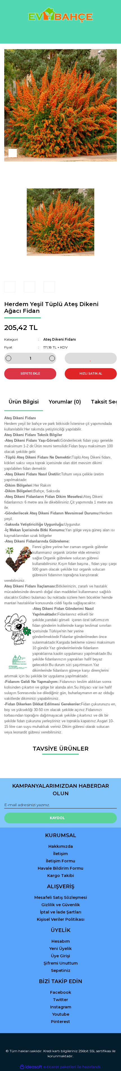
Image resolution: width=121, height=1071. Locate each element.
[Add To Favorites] (91, 358)
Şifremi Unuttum (61, 963)
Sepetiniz (60, 970)
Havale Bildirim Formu (60, 868)
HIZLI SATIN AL (91, 373)
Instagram (60, 1007)
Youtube (60, 1014)
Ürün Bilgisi (23, 402)
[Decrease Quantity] (8, 358)
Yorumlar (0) (65, 402)
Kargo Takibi (60, 875)
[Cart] (110, 34)
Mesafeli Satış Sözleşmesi (60, 897)
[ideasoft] (31, 1067)
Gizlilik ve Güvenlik (60, 904)
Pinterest (60, 1021)
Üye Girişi (60, 955)
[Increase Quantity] (52, 358)
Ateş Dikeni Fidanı (59, 339)
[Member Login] (60, 34)
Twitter (60, 999)
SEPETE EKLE (30, 373)
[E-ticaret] (59, 1067)
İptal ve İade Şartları (60, 912)
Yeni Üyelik (60, 948)
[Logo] (60, 15)
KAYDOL (57, 818)
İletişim (60, 853)
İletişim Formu (60, 860)
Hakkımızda (60, 846)
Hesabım (60, 941)
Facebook (60, 992)
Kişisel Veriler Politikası (60, 919)
